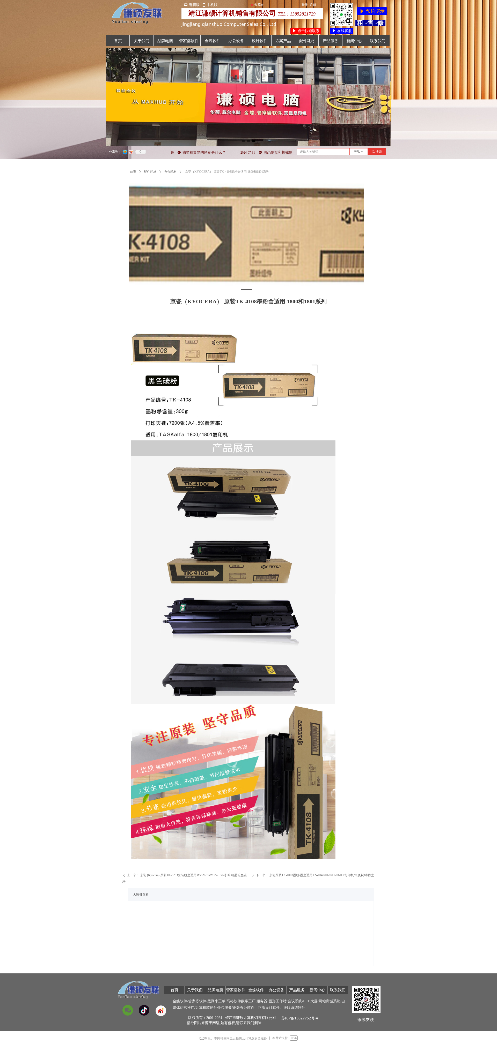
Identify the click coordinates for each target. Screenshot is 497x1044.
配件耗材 (150, 172)
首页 (133, 172)
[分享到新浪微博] (131, 152)
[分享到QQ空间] (125, 152)
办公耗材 (170, 172)
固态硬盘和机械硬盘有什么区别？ (236, 152)
